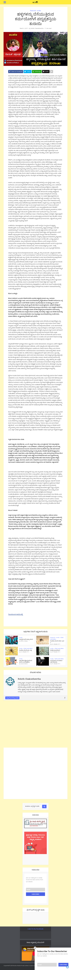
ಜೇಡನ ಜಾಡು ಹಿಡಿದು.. (28, 648)
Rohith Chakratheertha (37, 28)
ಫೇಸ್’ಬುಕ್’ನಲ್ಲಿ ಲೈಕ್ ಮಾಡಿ (35, 910)
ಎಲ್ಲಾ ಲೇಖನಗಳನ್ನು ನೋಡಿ (12, 698)
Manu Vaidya (24, 641)
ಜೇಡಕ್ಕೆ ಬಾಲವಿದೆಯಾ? (55, 650)
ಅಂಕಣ (39, 11)
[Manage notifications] (67, 967)
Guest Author (24, 663)
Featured (33, 11)
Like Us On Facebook (35, 929)
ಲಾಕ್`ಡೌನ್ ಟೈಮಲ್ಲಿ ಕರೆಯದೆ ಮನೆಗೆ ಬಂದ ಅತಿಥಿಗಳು (25, 661)
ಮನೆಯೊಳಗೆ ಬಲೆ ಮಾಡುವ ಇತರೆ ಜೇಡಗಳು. (56, 661)
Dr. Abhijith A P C (56, 644)
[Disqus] (35, 724)
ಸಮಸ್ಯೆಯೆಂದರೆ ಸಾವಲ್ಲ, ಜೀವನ (26, 639)
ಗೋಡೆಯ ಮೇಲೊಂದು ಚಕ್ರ (25, 650)
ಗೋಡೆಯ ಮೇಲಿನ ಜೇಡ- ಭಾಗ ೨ (57, 641)
